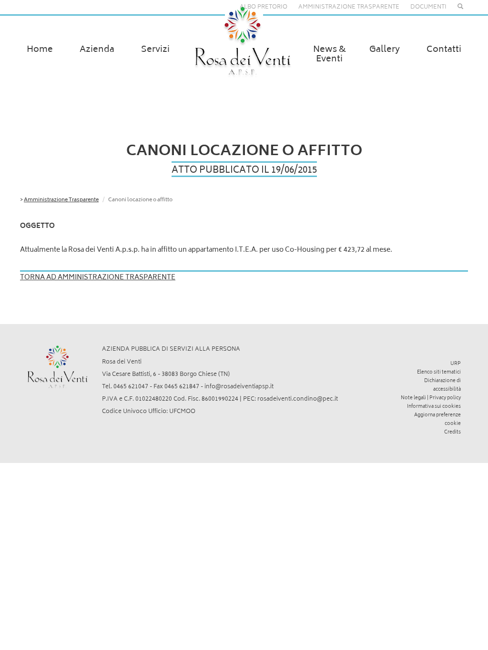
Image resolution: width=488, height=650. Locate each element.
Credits (452, 432)
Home (40, 49)
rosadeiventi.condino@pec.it (297, 399)
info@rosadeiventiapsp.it (239, 387)
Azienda (97, 49)
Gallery (384, 49)
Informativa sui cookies (434, 407)
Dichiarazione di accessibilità (442, 385)
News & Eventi (329, 54)
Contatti (444, 49)
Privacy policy (445, 398)
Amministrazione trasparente (348, 7)
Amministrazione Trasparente (61, 200)
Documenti (428, 7)
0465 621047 (130, 387)
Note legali (413, 398)
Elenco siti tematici (439, 372)
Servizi (155, 49)
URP (455, 364)
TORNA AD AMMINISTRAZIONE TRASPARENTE (97, 278)
